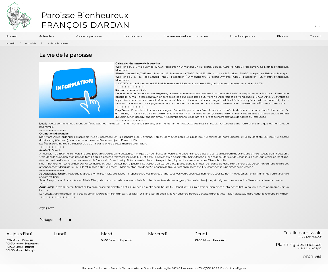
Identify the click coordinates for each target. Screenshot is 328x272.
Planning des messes (299, 246)
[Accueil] (85, 20)
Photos (282, 36)
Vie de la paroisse (89, 36)
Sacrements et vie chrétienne (186, 36)
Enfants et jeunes (242, 36)
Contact (316, 36)
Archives (312, 256)
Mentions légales (235, 268)
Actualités (46, 36)
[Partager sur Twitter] (70, 219)
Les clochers (133, 36)
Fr (316, 26)
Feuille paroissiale (302, 234)
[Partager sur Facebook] (60, 219)
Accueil (11, 36)
